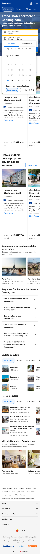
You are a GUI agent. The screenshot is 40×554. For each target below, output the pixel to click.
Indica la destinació (13, 31)
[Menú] (37, 3)
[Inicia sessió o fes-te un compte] (31, 3)
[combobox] (22, 33)
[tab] (11, 44)
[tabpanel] (19, 70)
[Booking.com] (7, 3)
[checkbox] (30, 59)
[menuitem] (8, 9)
